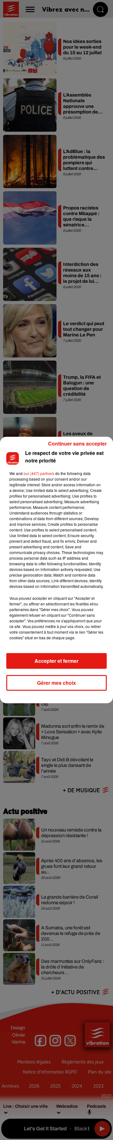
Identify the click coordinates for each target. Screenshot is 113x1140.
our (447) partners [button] (39, 473)
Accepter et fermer (56, 660)
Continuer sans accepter (77, 443)
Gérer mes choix (56, 682)
